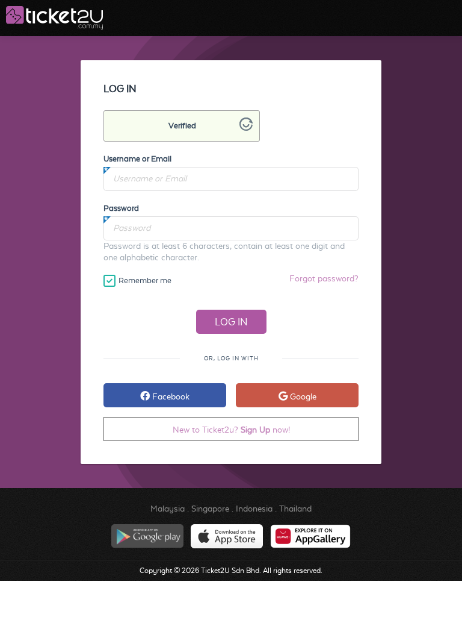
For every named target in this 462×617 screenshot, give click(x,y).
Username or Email (137, 158)
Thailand (295, 508)
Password (121, 208)
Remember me (145, 280)
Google (302, 396)
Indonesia (254, 508)
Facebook (169, 396)
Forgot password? (324, 278)
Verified (182, 125)
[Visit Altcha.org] (246, 128)
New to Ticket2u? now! (231, 429)
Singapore (210, 508)
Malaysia (167, 508)
